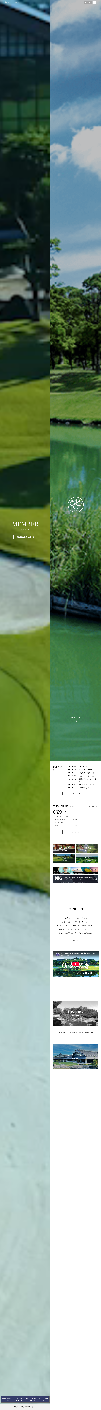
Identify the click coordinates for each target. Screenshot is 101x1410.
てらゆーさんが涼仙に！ (87, 1404)
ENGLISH (88, 2)
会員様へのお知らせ (7, 1399)
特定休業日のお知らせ (86, 1408)
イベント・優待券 (43, 1399)
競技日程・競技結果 (31, 1399)
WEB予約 (19, 1399)
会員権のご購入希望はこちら (24, 1407)
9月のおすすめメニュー (87, 1401)
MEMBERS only (24, 537)
